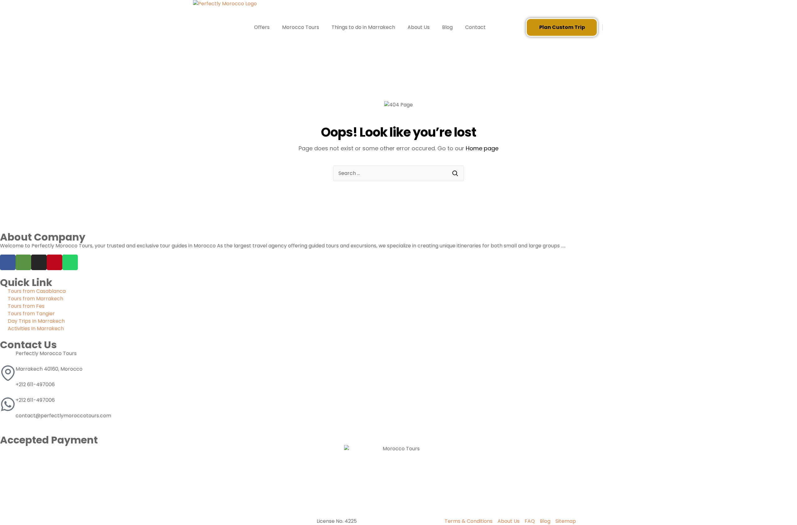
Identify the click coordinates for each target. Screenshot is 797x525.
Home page (482, 148)
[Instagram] (39, 262)
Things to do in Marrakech (363, 27)
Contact (475, 27)
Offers (262, 27)
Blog (447, 27)
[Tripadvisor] (23, 262)
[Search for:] (398, 173)
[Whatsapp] (70, 262)
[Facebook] (8, 262)
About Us (419, 27)
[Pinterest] (54, 262)
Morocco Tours (300, 27)
